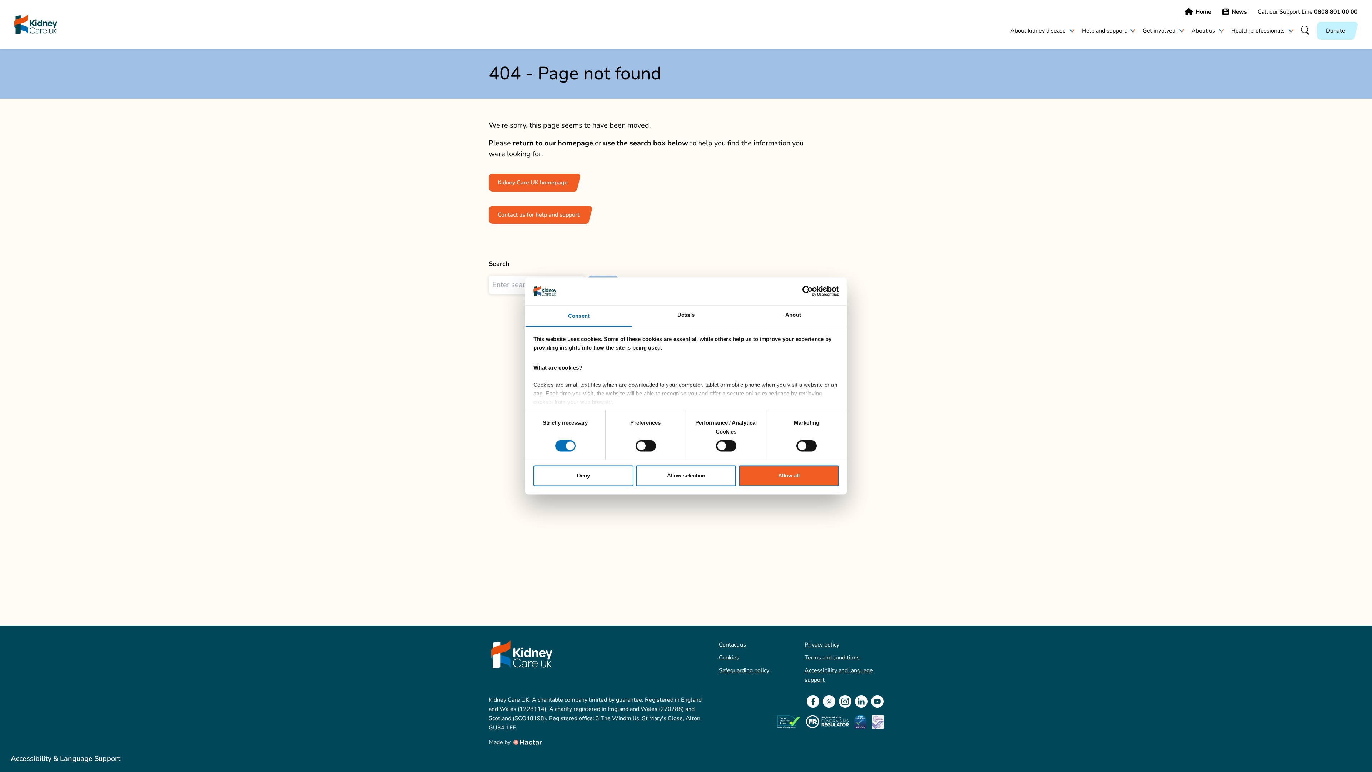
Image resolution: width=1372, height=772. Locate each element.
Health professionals (1258, 31)
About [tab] (793, 315)
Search (499, 263)
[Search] (1305, 31)
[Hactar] (527, 742)
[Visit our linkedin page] (861, 701)
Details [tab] (686, 315)
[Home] (35, 24)
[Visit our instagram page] (845, 701)
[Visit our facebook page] (813, 701)
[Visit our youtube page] (877, 701)
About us (1203, 31)
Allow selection (686, 475)
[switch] (646, 446)
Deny (583, 475)
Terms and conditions (832, 658)
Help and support (1104, 31)
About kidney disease (1038, 31)
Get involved (1159, 31)
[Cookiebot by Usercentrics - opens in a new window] (807, 291)
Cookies (729, 658)
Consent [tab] (579, 316)
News (1239, 12)
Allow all (789, 475)
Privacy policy (822, 645)
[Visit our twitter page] (829, 701)
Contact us (732, 645)
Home (1203, 12)
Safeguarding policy (744, 670)
